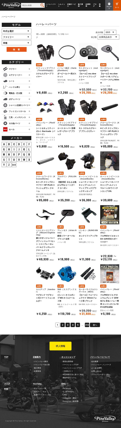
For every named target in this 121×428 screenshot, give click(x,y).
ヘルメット (61, 5)
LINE (65, 395)
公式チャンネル (40, 391)
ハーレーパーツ (51, 5)
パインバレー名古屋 (42, 365)
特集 (100, 5)
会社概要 (94, 361)
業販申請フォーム (70, 378)
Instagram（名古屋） (71, 401)
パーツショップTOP (71, 365)
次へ (95, 325)
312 (87, 325)
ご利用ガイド (68, 371)
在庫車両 (88, 5)
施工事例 (80, 5)
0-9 (14, 164)
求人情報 (60, 346)
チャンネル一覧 (40, 388)
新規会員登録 (68, 361)
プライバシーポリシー (100, 374)
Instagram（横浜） (70, 398)
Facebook (67, 388)
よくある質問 (96, 368)
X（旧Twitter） (69, 391)
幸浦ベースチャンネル (42, 395)
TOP (6, 357)
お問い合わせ (96, 371)
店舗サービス (71, 5)
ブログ (95, 5)
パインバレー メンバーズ (101, 365)
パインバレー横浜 (41, 361)
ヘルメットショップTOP (72, 368)
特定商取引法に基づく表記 (73, 374)
